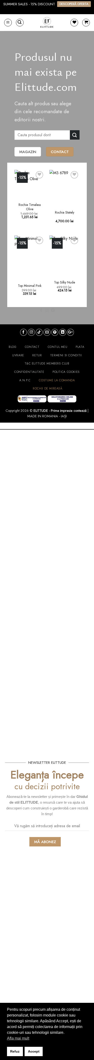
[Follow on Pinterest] (53, 310)
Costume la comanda (57, 380)
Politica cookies (66, 372)
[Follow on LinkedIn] (62, 332)
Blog (12, 347)
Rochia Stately (64, 212)
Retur (37, 355)
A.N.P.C (25, 380)
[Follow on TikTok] (39, 332)
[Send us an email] (47, 332)
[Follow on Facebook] (41, 310)
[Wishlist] (74, 22)
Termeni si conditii (66, 355)
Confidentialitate (29, 372)
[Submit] (75, 135)
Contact (32, 347)
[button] (8, 22)
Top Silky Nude (64, 282)
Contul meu (57, 347)
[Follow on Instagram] (47, 310)
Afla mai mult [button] (18, 1038)
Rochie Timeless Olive (30, 207)
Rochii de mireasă (47, 388)
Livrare (18, 355)
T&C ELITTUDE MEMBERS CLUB (47, 363)
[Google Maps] (70, 332)
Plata (80, 347)
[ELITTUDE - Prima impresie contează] (47, 22)
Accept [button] (34, 1051)
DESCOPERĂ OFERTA (74, 4)
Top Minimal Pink (29, 286)
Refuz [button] (15, 1051)
